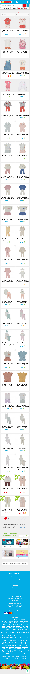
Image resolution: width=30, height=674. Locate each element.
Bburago (26, 621)
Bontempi (4, 624)
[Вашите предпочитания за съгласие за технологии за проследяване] (27, 671)
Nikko (16, 645)
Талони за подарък (15, 581)
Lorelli (4, 640)
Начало (5, 579)
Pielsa (4, 648)
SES (3, 652)
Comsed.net (18, 670)
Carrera (3, 626)
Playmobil (19, 648)
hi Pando (23, 632)
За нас (9, 579)
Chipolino (13, 626)
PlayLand (14, 648)
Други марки (23, 658)
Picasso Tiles (25, 647)
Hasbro (14, 632)
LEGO (18, 579)
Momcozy (9, 643)
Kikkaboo (16, 637)
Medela (4, 642)
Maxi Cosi (19, 640)
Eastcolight (25, 627)
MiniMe (25, 642)
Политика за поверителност (15, 598)
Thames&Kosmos (8, 655)
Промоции (13, 579)
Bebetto (6, 623)
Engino (19, 629)
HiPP (27, 632)
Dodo (14, 627)
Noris (20, 645)
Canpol (26, 624)
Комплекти (13, 528)
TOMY (12, 656)
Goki (22, 631)
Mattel (14, 640)
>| (24, 518)
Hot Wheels (7, 634)
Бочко (16, 658)
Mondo (22, 643)
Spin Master (7, 653)
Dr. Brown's (19, 627)
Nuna (3, 647)
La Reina (26, 637)
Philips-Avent (18, 647)
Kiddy (11, 637)
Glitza (18, 631)
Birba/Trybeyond (18, 623)
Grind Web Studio (21, 672)
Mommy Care (16, 643)
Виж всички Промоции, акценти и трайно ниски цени (14, 563)
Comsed (18, 626)
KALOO (3, 637)
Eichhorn (14, 629)
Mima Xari (20, 642)
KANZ (7, 637)
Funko (14, 631)
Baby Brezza (23, 619)
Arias (14, 619)
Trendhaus (23, 656)
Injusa (12, 634)
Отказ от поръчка (13, 594)
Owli (7, 647)
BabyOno (10, 621)
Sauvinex (26, 650)
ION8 (20, 634)
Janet (9, 635)
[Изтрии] (1, 8)
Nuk (27, 645)
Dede (27, 626)
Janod (13, 635)
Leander (5, 639)
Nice (13, 645)
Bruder (16, 624)
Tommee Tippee (6, 656)
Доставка (21, 592)
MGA (15, 642)
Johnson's (23, 635)
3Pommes (6, 619)
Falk (23, 629)
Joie (27, 635)
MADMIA (9, 640)
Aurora (18, 619)
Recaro (10, 650)
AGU (11, 619)
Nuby (24, 645)
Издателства (15, 660)
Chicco (8, 626)
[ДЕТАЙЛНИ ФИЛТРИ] (20, 2)
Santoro (21, 650)
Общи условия (15, 587)
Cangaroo (21, 624)
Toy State (17, 656)
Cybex (23, 626)
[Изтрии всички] (24, 5)
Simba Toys (15, 652)
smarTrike (21, 652)
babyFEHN (4, 621)
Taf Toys (23, 653)
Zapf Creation (7, 658)
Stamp (12, 653)
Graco (9, 632)
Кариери (19, 594)
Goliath (26, 631)
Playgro (9, 648)
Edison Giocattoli (7, 629)
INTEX (16, 634)
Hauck (18, 632)
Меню (23, 2)
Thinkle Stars (17, 655)
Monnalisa (4, 645)
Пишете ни (15, 574)
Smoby (26, 652)
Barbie (21, 621)
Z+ (27, 656)
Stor (20, 653)
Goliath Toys (4, 632)
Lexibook (14, 639)
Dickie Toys (4, 627)
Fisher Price (5, 631)
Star (17, 653)
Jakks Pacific (4, 635)
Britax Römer (11, 624)
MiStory (4, 643)
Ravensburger (23, 579)
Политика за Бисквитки (15, 600)
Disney (9, 627)
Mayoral (25, 640)
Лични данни (12, 596)
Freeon (10, 631)
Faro (26, 629)
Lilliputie (19, 639)
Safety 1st (16, 650)
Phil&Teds (11, 647)
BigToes (11, 623)
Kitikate (21, 637)
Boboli (24, 623)
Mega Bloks (10, 642)
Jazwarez (18, 635)
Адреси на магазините (12, 592)
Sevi (6, 652)
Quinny (25, 648)
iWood (24, 634)
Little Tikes (24, 639)
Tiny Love (23, 655)
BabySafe (16, 621)
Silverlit (9, 652)
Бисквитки (18, 596)
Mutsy (9, 645)
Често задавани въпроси (15, 590)
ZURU (13, 658)
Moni (26, 643)
